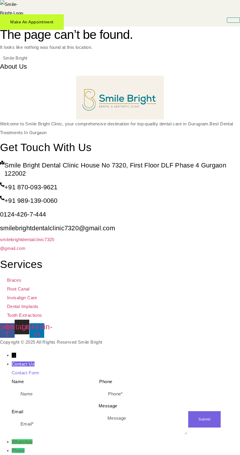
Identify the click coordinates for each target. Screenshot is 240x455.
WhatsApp (22, 441)
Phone (18, 450)
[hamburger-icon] (233, 20)
